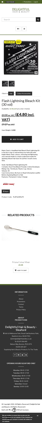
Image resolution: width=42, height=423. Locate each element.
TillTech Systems (22, 410)
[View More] (32, 270)
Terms (21, 307)
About (21, 299)
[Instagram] (18, 354)
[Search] (38, 19)
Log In (36, 2)
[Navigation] (24, 29)
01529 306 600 (10, 2)
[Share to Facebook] (9, 270)
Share (6, 191)
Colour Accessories (24, 93)
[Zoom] (36, 73)
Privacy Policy (21, 310)
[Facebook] (15, 354)
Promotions (27, 2)
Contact (21, 304)
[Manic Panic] (21, 183)
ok (37, 415)
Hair (11, 93)
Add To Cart (18, 139)
